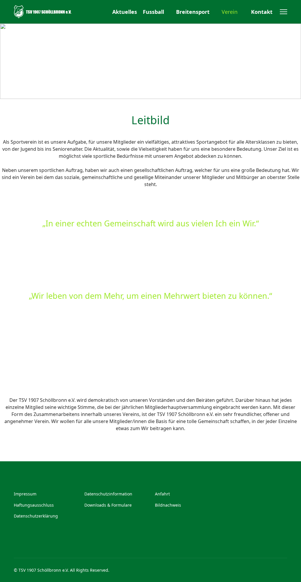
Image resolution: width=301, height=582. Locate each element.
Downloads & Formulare (108, 505)
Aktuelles (124, 11)
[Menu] (283, 12)
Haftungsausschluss (34, 505)
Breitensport (193, 11)
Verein (230, 11)
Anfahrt (162, 494)
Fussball (153, 11)
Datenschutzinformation (108, 494)
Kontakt (261, 11)
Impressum (25, 494)
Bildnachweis (168, 505)
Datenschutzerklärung (36, 516)
